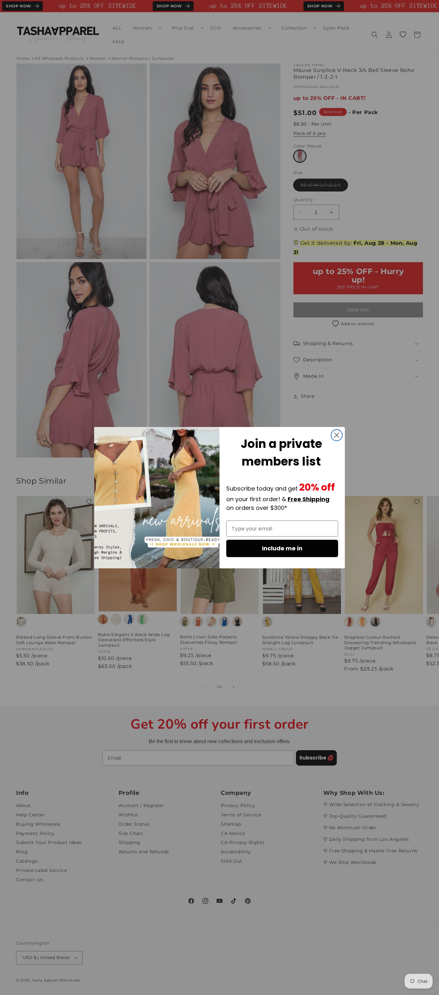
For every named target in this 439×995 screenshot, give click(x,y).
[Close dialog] (336, 435)
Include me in (282, 548)
